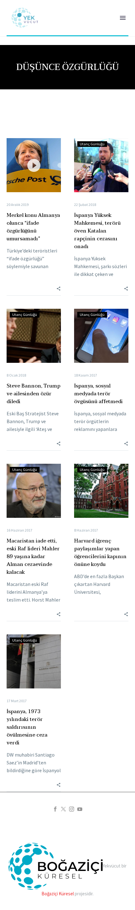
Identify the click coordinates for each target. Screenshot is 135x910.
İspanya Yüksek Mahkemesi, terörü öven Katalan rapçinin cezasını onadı (97, 231)
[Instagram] (71, 809)
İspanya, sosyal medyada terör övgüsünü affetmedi (98, 394)
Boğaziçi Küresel (57, 894)
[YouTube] (79, 809)
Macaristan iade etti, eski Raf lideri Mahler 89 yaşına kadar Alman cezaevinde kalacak (33, 557)
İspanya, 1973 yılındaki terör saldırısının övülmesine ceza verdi (27, 727)
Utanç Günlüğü (92, 144)
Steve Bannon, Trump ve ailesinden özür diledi (33, 394)
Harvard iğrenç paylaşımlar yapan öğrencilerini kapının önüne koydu (100, 553)
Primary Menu (122, 17)
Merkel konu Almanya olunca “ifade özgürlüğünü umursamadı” (33, 227)
